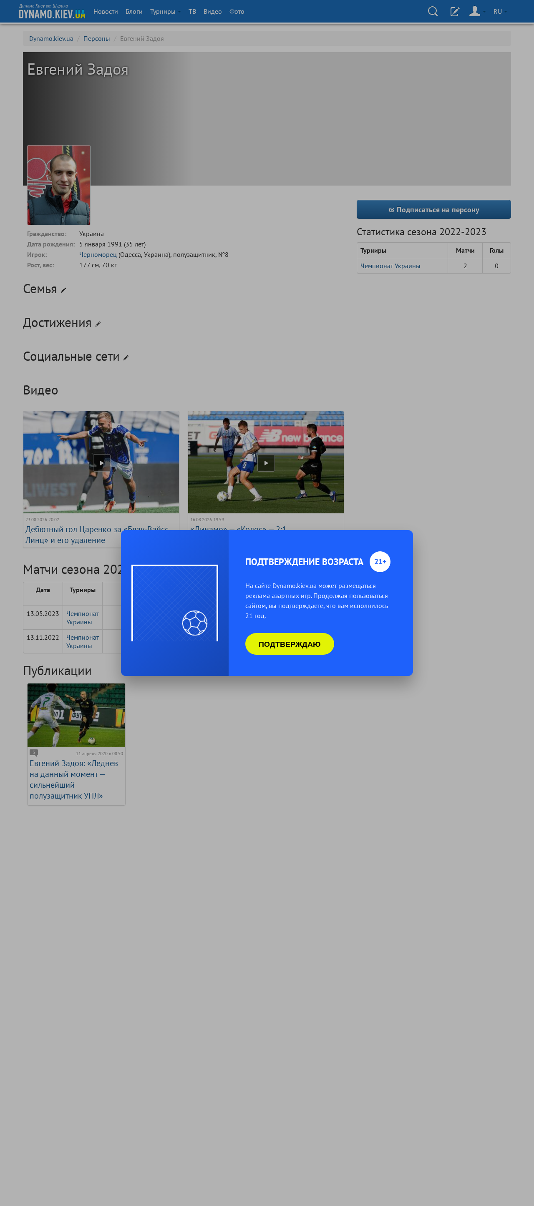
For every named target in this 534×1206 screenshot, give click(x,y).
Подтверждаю (290, 643)
